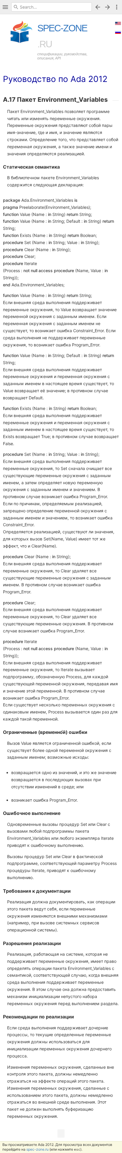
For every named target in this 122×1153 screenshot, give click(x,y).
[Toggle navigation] (5, 7)
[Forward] (108, 7)
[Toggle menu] (116, 7)
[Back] (97, 7)
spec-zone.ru (37, 1149)
